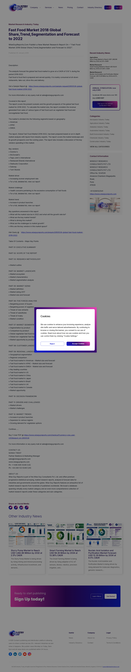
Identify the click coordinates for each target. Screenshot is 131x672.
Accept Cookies (78, 344)
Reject (52, 344)
